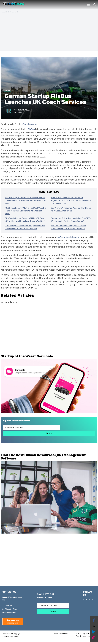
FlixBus (31, 129)
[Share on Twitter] (94, 626)
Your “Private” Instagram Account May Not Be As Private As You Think (71, 209)
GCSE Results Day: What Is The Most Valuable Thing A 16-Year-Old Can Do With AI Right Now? (25, 211)
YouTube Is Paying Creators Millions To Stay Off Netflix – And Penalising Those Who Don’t (25, 219)
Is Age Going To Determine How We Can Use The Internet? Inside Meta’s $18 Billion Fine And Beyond (26, 200)
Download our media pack (13, 621)
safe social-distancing (68, 237)
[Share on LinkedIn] (94, 632)
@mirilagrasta (29, 124)
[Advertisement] (49, 31)
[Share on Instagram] (94, 638)
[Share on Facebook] (94, 620)
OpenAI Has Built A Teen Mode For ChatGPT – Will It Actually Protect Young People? (71, 219)
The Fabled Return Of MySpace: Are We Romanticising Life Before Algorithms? (68, 227)
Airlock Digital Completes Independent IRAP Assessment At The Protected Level (25, 227)
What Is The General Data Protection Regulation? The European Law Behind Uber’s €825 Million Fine (71, 200)
